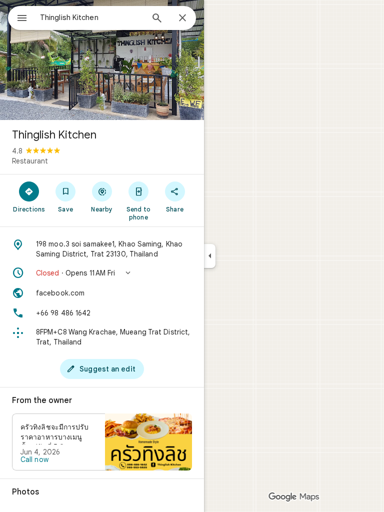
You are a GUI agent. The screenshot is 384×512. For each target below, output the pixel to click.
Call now (34, 459)
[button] (102, 273)
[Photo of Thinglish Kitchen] (102, 60)
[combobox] (91, 18)
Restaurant (30, 161)
